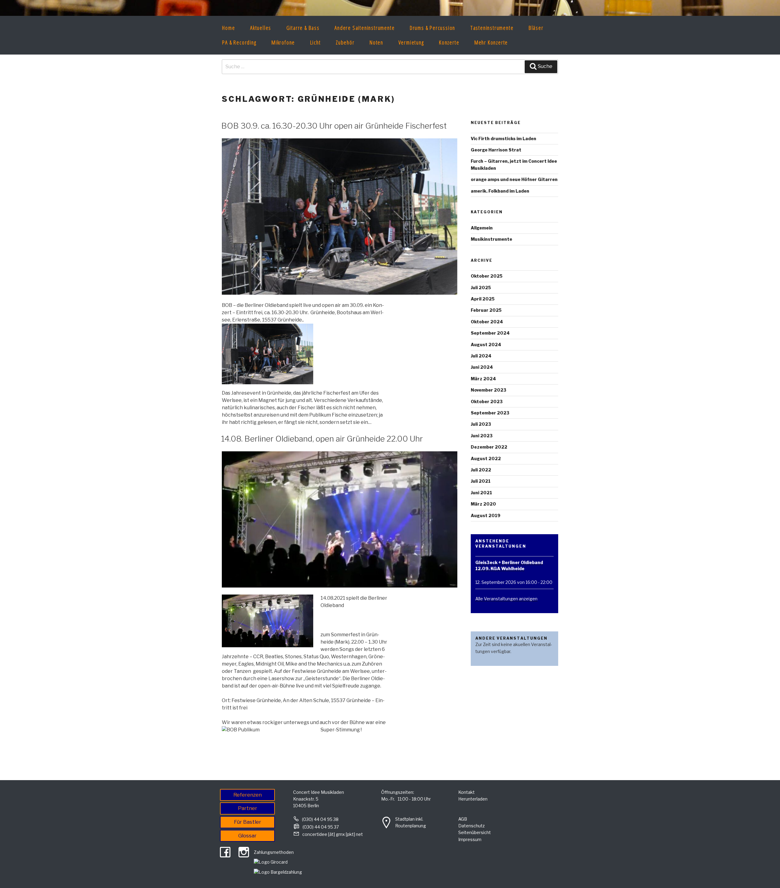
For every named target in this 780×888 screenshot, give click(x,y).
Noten (376, 42)
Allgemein (482, 227)
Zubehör (345, 42)
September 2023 (490, 412)
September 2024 (490, 333)
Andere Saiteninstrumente (365, 27)
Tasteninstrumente (492, 27)
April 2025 (483, 298)
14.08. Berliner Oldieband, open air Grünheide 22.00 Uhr (322, 438)
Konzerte (449, 42)
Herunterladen (473, 798)
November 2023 (488, 389)
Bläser (536, 27)
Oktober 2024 (487, 321)
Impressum (469, 839)
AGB (462, 819)
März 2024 (483, 378)
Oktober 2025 (486, 276)
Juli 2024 (481, 355)
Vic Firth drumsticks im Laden (503, 138)
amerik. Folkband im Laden (500, 191)
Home (228, 27)
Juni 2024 (482, 367)
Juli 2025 (481, 287)
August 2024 (486, 344)
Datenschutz (471, 825)
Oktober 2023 (487, 401)
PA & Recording (239, 42)
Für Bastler (247, 822)
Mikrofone (283, 42)
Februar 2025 (486, 310)
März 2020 (483, 503)
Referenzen (247, 795)
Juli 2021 (481, 481)
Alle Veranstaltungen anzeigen (506, 598)
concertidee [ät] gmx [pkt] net (332, 834)
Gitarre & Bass (303, 27)
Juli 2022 (481, 469)
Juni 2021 (481, 492)
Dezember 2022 (489, 446)
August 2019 (485, 515)
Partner (247, 808)
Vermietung (411, 42)
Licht (315, 42)
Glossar (247, 836)
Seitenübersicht (474, 832)
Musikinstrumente (491, 239)
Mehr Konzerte (491, 42)
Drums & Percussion (432, 27)
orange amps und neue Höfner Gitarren (514, 179)
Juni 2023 (482, 435)
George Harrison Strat (496, 149)
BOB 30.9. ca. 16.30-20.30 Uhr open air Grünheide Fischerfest (334, 125)
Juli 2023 (481, 424)
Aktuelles (260, 27)
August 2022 (486, 458)
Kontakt (466, 792)
